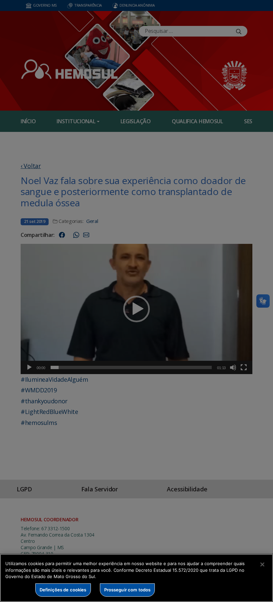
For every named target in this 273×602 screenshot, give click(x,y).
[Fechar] (262, 564)
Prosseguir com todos (127, 589)
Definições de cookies (63, 589)
